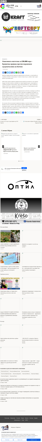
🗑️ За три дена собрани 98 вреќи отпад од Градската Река (32, 121)
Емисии (26, 418)
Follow (25, 170)
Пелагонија (7, 418)
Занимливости (17, 420)
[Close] (41, 431)
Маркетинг (18, 427)
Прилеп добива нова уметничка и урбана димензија (9, 339)
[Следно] (39, 146)
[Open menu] (21, 6)
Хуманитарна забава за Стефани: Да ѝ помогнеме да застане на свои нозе (8, 292)
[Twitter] (3, 1)
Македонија (4, 59)
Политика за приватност (30, 436)
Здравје (35, 418)
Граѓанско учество (4, 274)
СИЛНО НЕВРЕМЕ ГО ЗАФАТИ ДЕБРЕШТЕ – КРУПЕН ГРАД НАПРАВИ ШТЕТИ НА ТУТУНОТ (10, 245)
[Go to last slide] (3, 146)
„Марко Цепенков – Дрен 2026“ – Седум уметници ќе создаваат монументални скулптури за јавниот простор (30, 362)
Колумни (18, 418)
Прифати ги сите (34, 439)
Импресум (13, 427)
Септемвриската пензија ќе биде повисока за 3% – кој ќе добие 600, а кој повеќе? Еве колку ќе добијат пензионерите (32, 268)
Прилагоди (7, 439)
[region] (21, 436)
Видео (22, 418)
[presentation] (10, 139)
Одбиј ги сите (20, 439)
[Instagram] (6, 1)
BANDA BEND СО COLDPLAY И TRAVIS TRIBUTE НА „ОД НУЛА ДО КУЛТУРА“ (9, 361)
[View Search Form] (41, 1)
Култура (2, 321)
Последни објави (4, 227)
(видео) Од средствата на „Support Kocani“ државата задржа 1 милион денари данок (10, 149)
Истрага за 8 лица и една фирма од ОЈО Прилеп (9, 121)
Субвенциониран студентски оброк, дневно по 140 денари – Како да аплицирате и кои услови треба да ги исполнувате (9, 268)
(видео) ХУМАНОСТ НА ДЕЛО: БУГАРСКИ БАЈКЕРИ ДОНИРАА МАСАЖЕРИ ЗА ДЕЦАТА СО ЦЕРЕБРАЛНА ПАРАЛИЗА (9, 313)
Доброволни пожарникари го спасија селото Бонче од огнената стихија (31, 292)
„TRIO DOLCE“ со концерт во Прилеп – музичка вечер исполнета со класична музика (30, 340)
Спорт (23, 420)
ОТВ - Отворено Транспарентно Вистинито (13, 168)
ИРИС (26, 420)
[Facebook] (1, 1)
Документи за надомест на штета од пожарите (30, 244)
